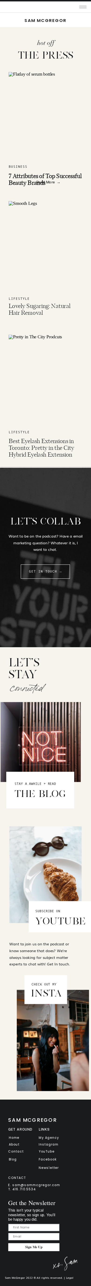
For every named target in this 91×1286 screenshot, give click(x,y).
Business (18, 167)
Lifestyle (19, 299)
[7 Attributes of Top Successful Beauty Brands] (46, 115)
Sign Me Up (33, 1246)
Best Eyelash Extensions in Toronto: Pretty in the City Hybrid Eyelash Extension (41, 448)
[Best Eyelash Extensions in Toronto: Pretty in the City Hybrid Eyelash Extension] (46, 378)
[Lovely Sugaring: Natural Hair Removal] (46, 244)
